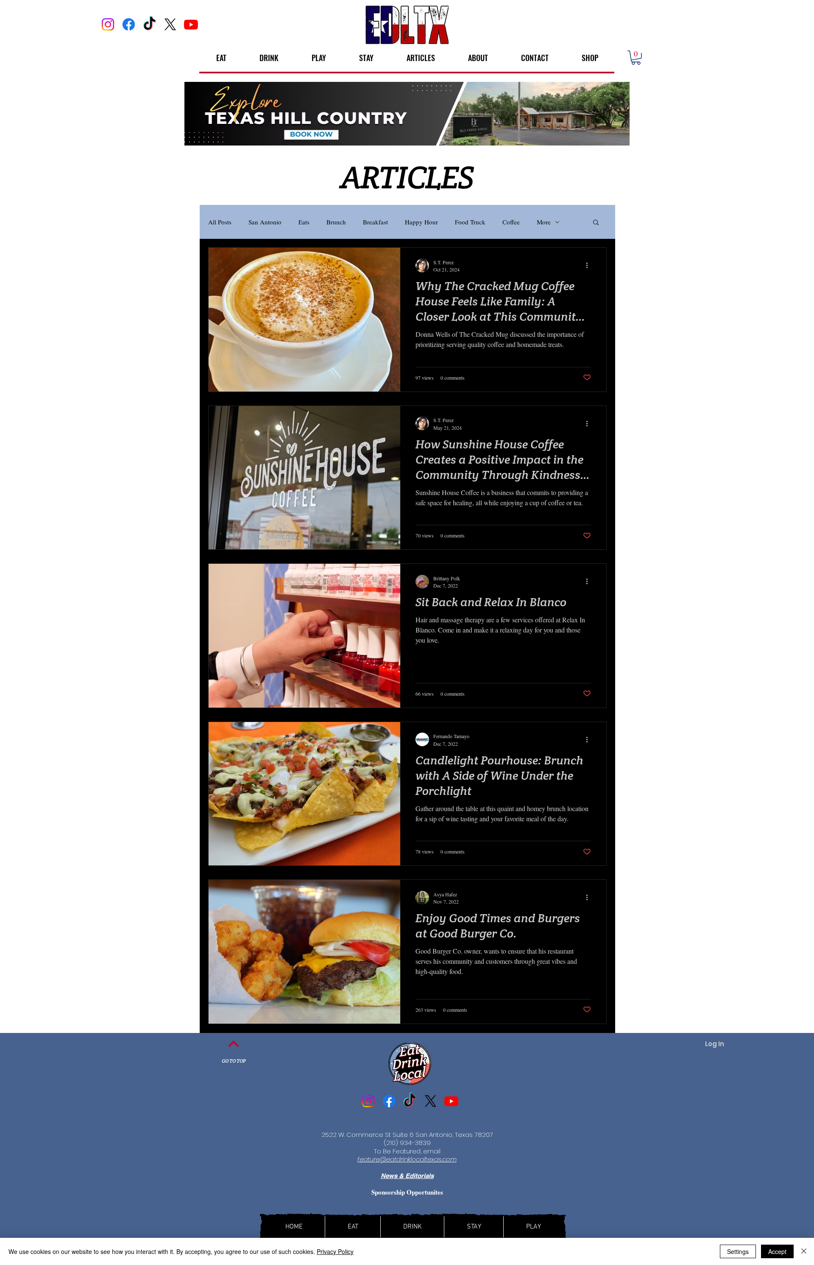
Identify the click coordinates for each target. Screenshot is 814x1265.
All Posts (219, 222)
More (544, 222)
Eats (303, 222)
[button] (635, 57)
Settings (738, 1251)
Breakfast (375, 222)
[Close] (804, 1251)
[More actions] (590, 265)
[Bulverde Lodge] (407, 114)
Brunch (336, 222)
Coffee (511, 222)
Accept (777, 1251)
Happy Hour (421, 222)
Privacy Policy (335, 1251)
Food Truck (470, 222)
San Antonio (265, 222)
